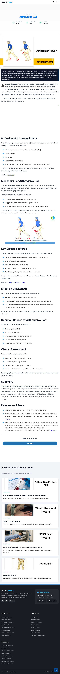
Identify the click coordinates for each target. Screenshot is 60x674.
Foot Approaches (35, 625)
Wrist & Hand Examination (7, 627)
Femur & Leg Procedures (7, 663)
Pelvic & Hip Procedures (7, 656)
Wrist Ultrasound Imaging (11, 521)
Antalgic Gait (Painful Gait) (16, 282)
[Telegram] (6, 601)
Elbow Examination (6, 635)
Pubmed (7, 419)
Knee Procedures (5, 648)
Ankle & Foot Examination (7, 632)
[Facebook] (2, 601)
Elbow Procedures (5, 653)
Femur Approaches (35, 632)
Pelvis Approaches (35, 627)
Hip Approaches (35, 617)
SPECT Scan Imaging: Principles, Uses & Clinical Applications (22, 547)
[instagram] (13, 601)
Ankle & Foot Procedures (7, 645)
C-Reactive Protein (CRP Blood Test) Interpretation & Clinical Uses (24, 495)
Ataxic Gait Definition (10, 575)
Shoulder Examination (6, 617)
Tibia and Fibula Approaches (38, 635)
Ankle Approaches (35, 619)
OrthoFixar (7, 671)
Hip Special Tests (5, 630)
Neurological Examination (7, 622)
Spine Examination (6, 619)
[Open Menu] (57, 2)
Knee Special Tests (6, 625)
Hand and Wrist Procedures (8, 650)
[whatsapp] (10, 601)
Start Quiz (30, 443)
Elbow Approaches (35, 630)
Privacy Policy (47, 671)
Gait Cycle (11, 175)
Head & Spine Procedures (7, 661)
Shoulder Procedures (6, 658)
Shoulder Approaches (36, 622)
